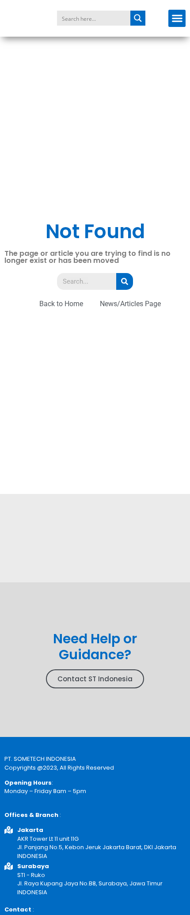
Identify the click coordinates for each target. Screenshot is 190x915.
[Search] (124, 281)
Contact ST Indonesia (95, 678)
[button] (177, 18)
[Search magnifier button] (137, 18)
